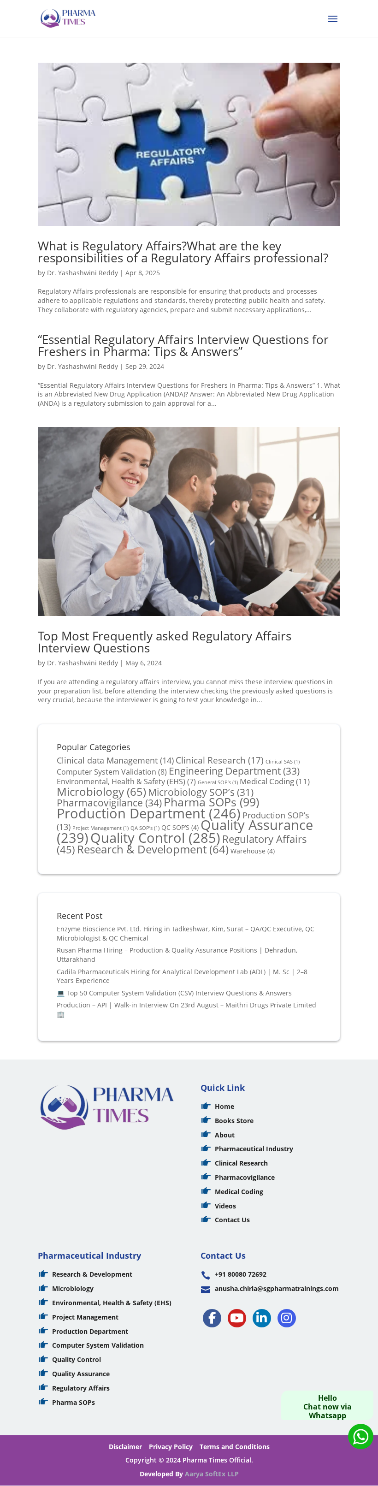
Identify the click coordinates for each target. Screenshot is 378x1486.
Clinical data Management (115, 760)
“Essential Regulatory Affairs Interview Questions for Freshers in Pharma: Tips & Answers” (183, 345)
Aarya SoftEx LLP (212, 1473)
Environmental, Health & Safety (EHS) (126, 781)
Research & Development (153, 849)
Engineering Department (234, 770)
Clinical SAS (283, 761)
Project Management (85, 1317)
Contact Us (232, 1219)
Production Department (149, 813)
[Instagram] (287, 1318)
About (225, 1135)
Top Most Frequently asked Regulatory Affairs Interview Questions (164, 642)
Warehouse (252, 851)
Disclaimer (125, 1446)
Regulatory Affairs (81, 1388)
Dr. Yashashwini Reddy (82, 272)
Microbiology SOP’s (201, 792)
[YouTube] (237, 1318)
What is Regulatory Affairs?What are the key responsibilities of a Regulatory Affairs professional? (183, 251)
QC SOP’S (180, 827)
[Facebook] (212, 1318)
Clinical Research (220, 760)
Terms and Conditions (235, 1446)
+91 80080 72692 (240, 1274)
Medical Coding (275, 781)
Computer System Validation (112, 772)
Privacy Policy (171, 1446)
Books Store (234, 1120)
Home (224, 1106)
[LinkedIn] (262, 1318)
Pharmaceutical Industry (254, 1148)
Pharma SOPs (211, 802)
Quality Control (155, 838)
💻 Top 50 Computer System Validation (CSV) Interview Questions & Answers (174, 993)
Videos (225, 1206)
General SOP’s (218, 782)
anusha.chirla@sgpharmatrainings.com (277, 1288)
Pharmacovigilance (109, 802)
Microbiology (101, 791)
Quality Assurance (81, 1373)
